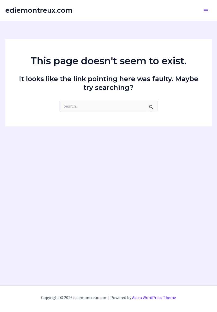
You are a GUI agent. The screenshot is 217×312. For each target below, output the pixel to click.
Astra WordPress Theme (154, 297)
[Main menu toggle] (206, 10)
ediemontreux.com (39, 10)
